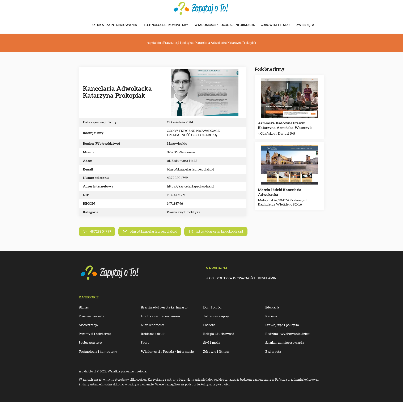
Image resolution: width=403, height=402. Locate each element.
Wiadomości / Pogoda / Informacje (224, 25)
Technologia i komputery (165, 25)
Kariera (271, 316)
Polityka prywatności (236, 278)
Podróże (209, 325)
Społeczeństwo (90, 342)
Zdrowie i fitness (275, 25)
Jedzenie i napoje (216, 316)
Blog (210, 278)
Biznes (84, 307)
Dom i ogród (212, 307)
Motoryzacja (88, 325)
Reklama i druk (153, 334)
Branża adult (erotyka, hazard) (164, 307)
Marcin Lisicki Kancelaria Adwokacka (279, 192)
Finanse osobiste (92, 316)
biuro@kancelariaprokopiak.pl (190, 169)
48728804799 (177, 178)
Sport (145, 342)
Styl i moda (211, 342)
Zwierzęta (305, 25)
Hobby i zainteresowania (160, 316)
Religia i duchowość (218, 334)
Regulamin (267, 278)
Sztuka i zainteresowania (114, 25)
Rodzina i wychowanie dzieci (287, 334)
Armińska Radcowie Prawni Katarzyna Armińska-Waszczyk (285, 125)
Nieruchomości (152, 325)
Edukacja (272, 307)
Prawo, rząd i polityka (184, 212)
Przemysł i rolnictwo (95, 334)
